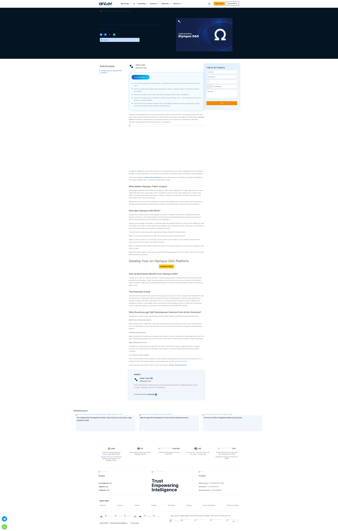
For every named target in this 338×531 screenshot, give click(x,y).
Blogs (101, 11)
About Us (176, 4)
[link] (156, 394)
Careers (137, 505)
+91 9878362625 (216, 490)
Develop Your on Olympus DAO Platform (111, 72)
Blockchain (125, 4)
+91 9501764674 (212, 487)
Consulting (141, 4)
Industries (165, 4)
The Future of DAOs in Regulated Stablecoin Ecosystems (223, 418)
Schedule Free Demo (166, 266)
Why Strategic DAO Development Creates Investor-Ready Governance (164, 418)
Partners (120, 505)
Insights (153, 505)
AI (134, 4)
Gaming (188, 505)
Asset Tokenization (209, 505)
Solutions (153, 4)
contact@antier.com (105, 483)
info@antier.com (104, 490)
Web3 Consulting (232, 505)
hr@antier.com (103, 487)
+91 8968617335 (214, 483)
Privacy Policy (135, 523)
